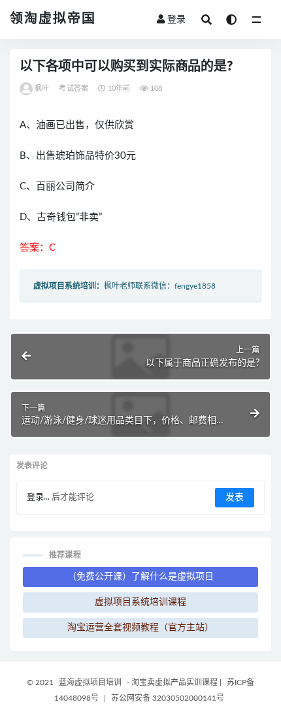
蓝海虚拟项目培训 (90, 682)
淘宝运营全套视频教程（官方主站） (140, 627)
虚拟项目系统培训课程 (140, 602)
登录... (38, 497)
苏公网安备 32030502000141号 (167, 698)
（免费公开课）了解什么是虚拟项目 (140, 576)
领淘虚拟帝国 (53, 18)
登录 (176, 19)
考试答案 (73, 88)
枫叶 (42, 88)
